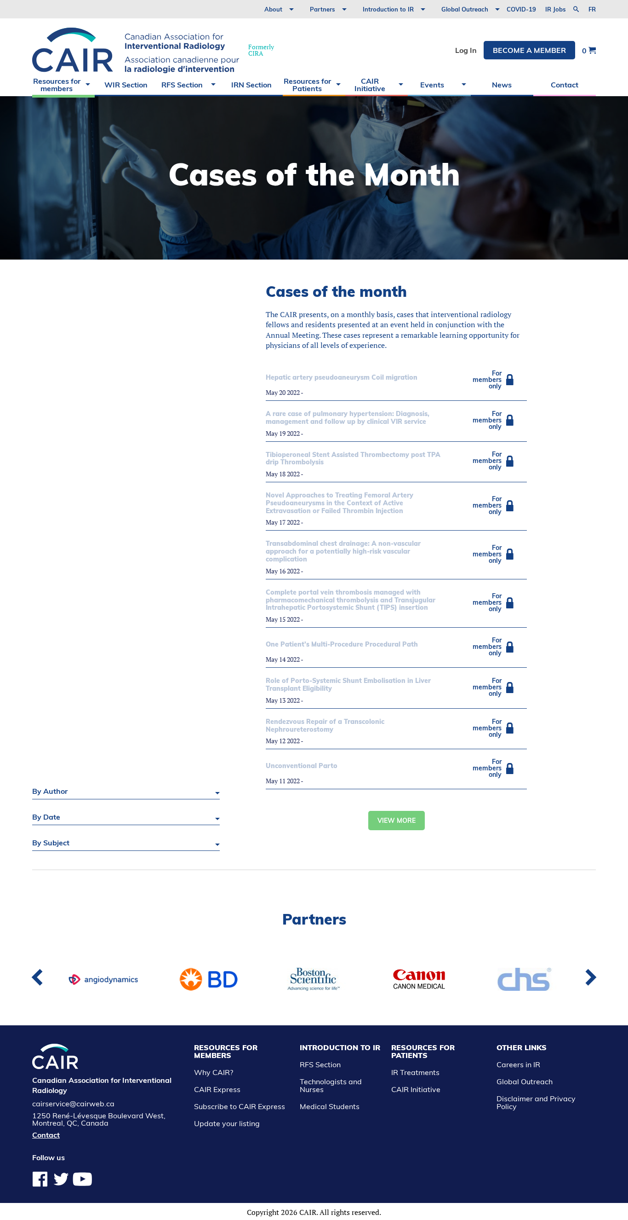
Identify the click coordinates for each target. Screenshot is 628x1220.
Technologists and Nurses (331, 1085)
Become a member (529, 50)
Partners (322, 9)
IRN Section (251, 84)
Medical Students (330, 1106)
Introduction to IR (388, 9)
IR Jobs (555, 9)
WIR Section (126, 84)
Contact (564, 84)
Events (432, 84)
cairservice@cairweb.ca (73, 1103)
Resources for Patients (307, 84)
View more (396, 820)
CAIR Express (217, 1089)
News (502, 84)
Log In (466, 50)
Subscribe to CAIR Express (239, 1106)
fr (592, 9)
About (273, 9)
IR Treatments (415, 1072)
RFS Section (182, 84)
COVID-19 (521, 9)
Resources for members (56, 84)
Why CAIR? (213, 1072)
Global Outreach (464, 9)
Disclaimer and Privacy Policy (536, 1102)
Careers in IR (518, 1064)
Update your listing (227, 1123)
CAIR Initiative (369, 84)
